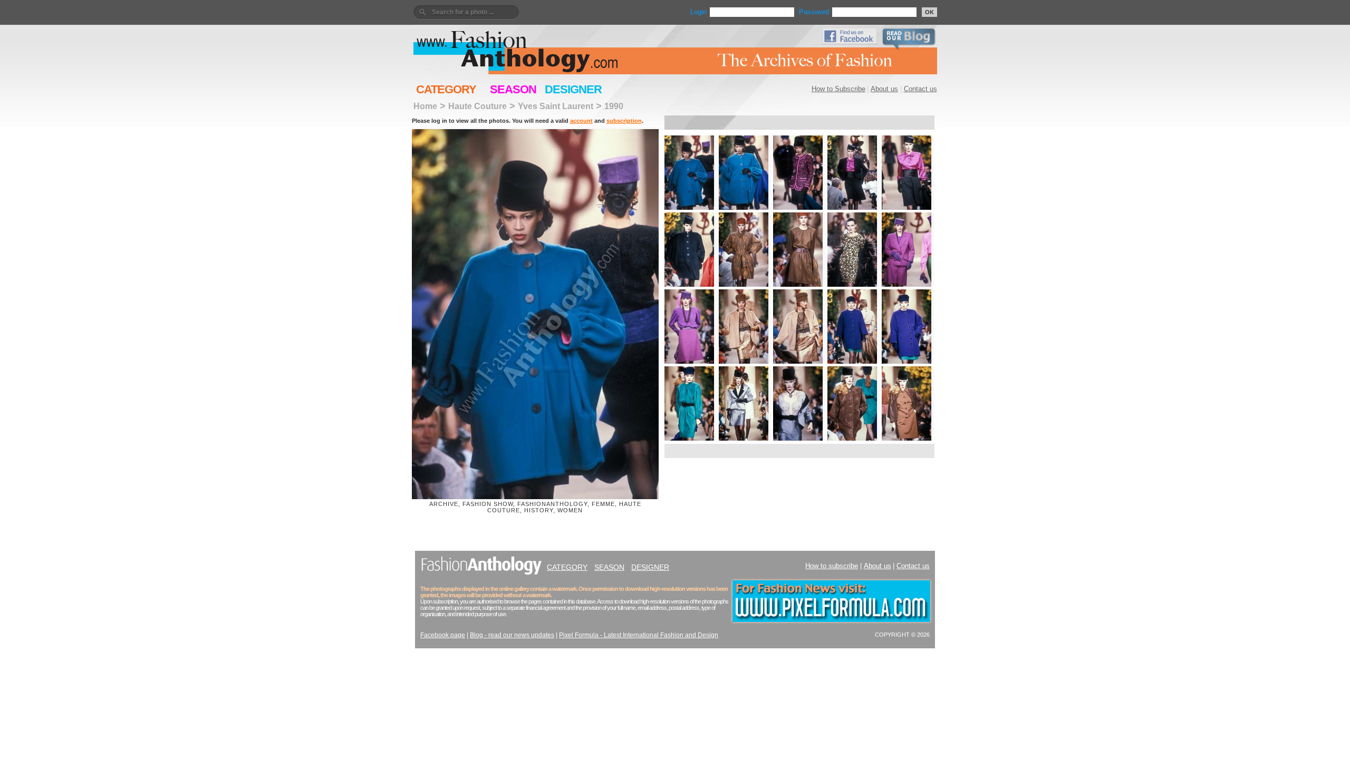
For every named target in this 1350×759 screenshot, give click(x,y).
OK (929, 12)
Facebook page (442, 635)
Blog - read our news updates (512, 635)
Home (425, 106)
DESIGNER (573, 89)
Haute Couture (477, 106)
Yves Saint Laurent (555, 106)
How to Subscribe (838, 89)
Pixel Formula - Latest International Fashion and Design (638, 635)
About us (884, 89)
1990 (613, 106)
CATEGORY (446, 89)
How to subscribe (831, 566)
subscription (624, 121)
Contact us (920, 89)
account (581, 121)
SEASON (513, 89)
